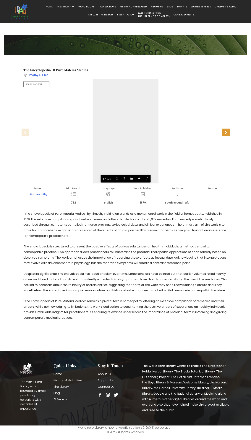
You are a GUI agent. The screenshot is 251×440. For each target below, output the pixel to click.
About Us (104, 374)
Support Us (106, 380)
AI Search (60, 399)
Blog (57, 393)
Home (58, 374)
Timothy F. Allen (37, 75)
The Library (61, 387)
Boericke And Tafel (177, 202)
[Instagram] (108, 395)
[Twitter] (116, 395)
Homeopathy (38, 194)
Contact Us (106, 387)
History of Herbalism (68, 380)
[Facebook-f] (100, 395)
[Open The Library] (73, 6)
